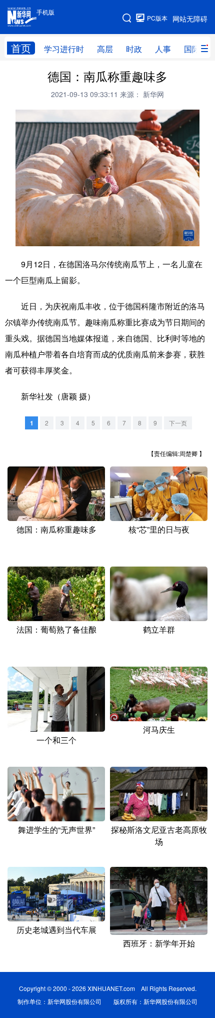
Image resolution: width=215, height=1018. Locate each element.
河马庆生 (159, 729)
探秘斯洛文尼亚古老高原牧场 (159, 835)
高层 (105, 49)
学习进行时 (64, 49)
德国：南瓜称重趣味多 (56, 529)
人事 (163, 49)
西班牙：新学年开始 (159, 943)
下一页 (178, 422)
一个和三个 (56, 740)
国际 (192, 49)
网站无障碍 (190, 19)
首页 (21, 48)
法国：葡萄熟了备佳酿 (56, 629)
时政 (134, 49)
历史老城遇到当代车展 (56, 929)
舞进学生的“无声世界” (56, 829)
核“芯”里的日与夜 (159, 529)
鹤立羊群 (159, 629)
